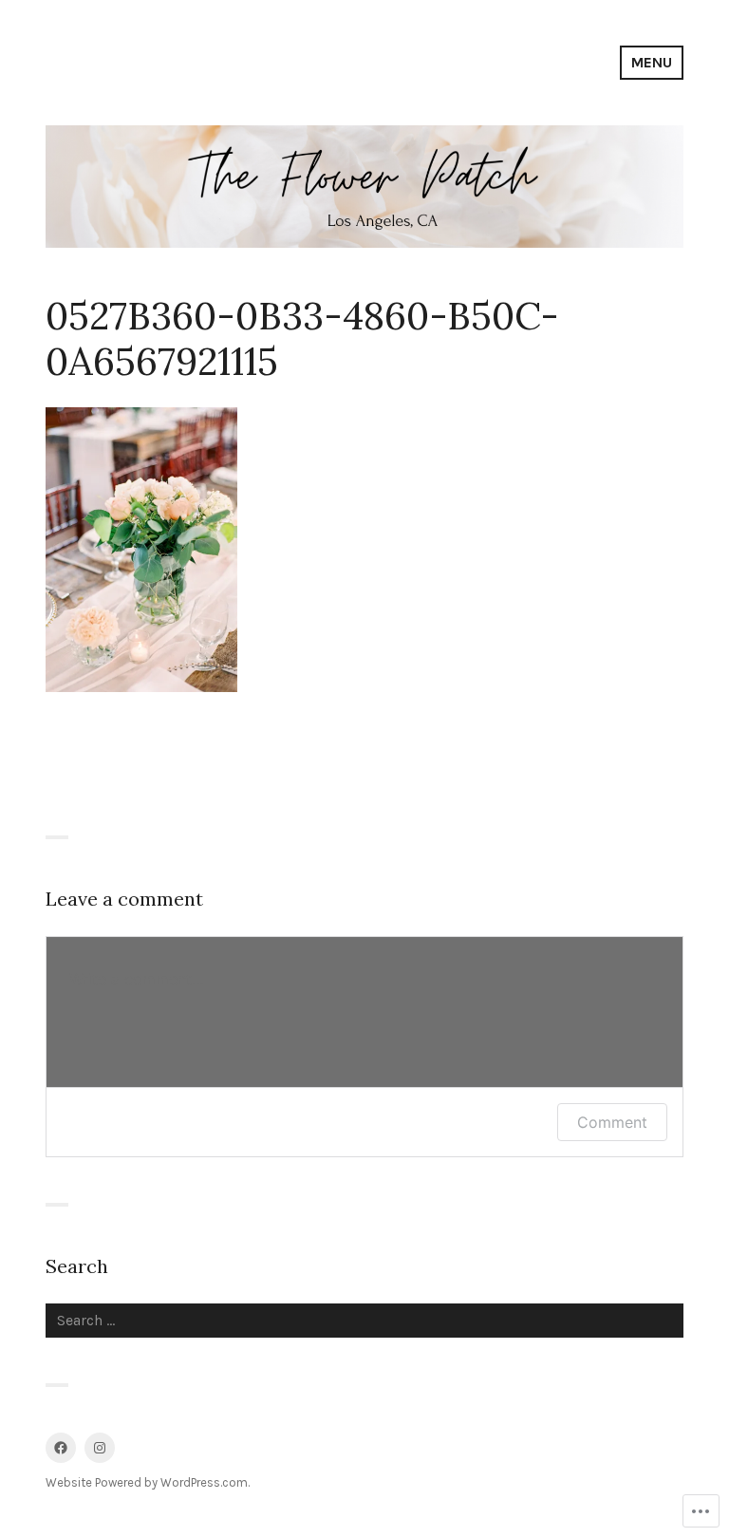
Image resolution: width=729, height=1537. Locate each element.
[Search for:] (364, 1320)
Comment (612, 1122)
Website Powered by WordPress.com (147, 1482)
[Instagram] (99, 1448)
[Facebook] (61, 1448)
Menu (651, 62)
